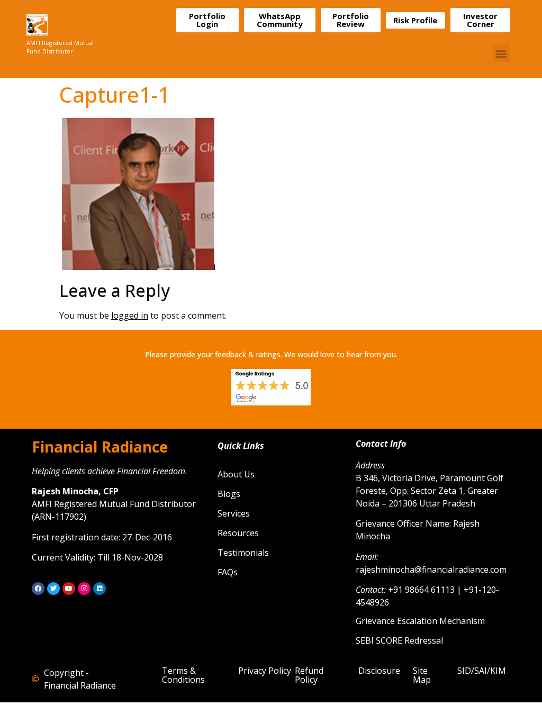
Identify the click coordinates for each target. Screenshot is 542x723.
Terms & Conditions (183, 675)
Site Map (422, 675)
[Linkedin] (99, 588)
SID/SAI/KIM (481, 670)
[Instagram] (84, 588)
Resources (238, 533)
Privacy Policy (264, 670)
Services (234, 513)
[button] (501, 53)
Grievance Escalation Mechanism (420, 621)
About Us (236, 474)
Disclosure (379, 670)
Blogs (229, 494)
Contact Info (381, 443)
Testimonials (243, 552)
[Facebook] (38, 588)
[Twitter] (53, 588)
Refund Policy (309, 675)
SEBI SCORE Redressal (399, 640)
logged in (129, 315)
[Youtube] (68, 588)
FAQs (228, 572)
